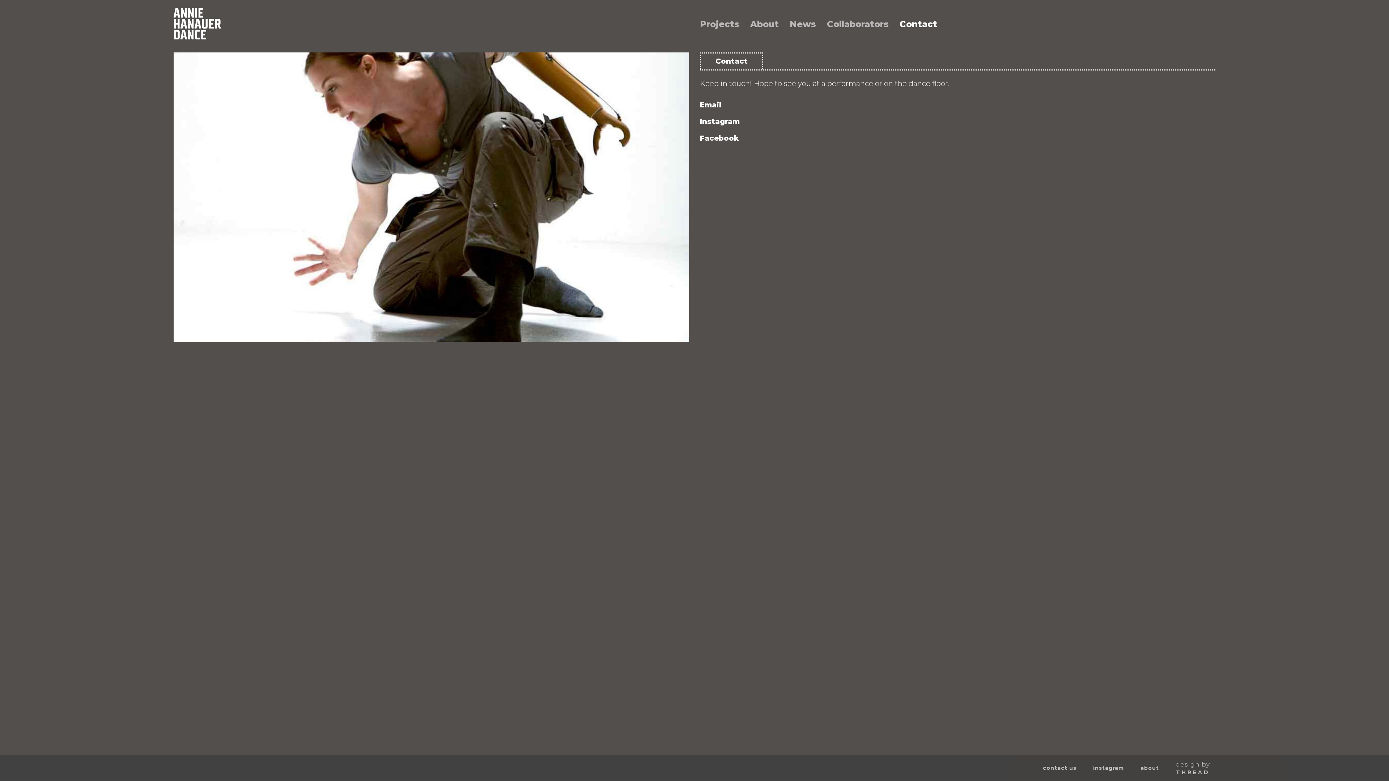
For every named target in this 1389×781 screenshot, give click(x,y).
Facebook (719, 138)
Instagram (720, 121)
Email (710, 105)
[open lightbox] (431, 197)
